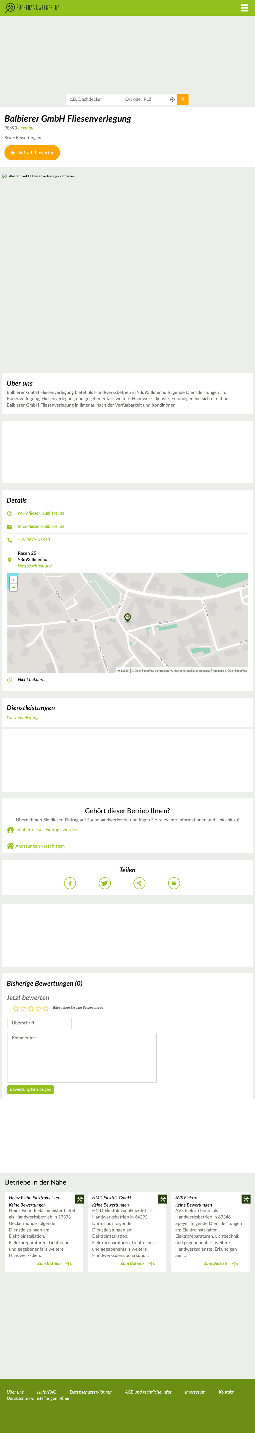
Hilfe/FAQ (46, 1392)
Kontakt (226, 1392)
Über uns (15, 1392)
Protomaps (217, 670)
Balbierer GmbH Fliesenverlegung (67, 118)
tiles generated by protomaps (191, 670)
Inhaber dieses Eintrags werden (46, 830)
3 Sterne (31, 1009)
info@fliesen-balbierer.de (41, 526)
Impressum (195, 1392)
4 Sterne (38, 1009)
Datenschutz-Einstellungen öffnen (39, 1398)
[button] (127, 618)
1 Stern (16, 1009)
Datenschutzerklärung (91, 1392)
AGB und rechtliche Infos (148, 1392)
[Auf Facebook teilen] (69, 883)
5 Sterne (46, 1009)
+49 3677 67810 (34, 540)
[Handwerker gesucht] (95, 8)
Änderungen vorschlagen (40, 846)
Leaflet (124, 670)
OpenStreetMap (237, 670)
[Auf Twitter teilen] (104, 883)
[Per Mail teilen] (174, 883)
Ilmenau (25, 128)
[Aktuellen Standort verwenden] (172, 99)
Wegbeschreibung (35, 566)
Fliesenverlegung (23, 718)
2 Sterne (23, 1009)
